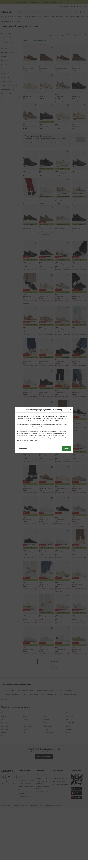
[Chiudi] (71, 410)
